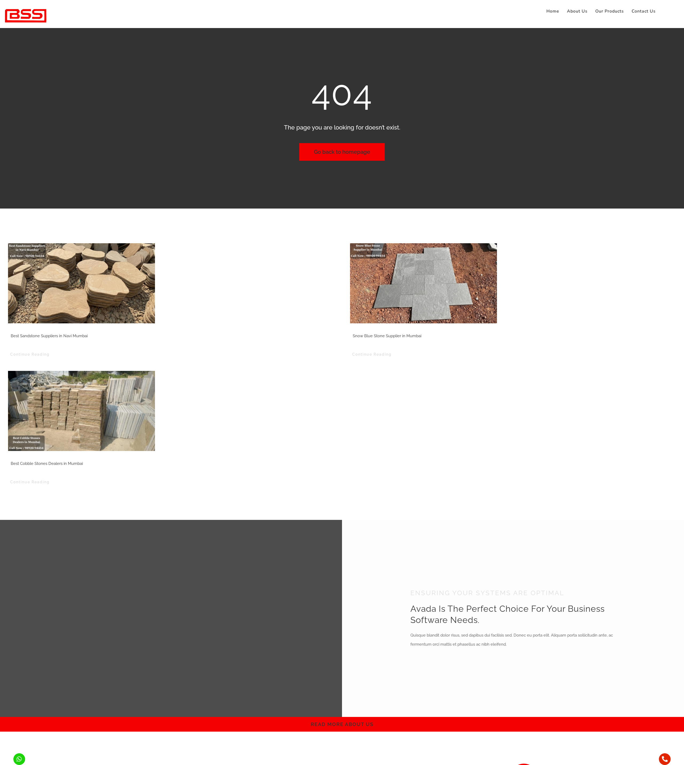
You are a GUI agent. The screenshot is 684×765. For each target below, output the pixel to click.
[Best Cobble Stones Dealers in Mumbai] (171, 411)
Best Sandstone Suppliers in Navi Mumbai (49, 336)
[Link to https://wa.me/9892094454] (19, 759)
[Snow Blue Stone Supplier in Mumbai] (513, 283)
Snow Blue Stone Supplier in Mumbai (387, 336)
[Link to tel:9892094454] (665, 759)
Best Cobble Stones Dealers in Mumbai (47, 463)
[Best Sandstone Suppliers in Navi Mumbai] (171, 283)
